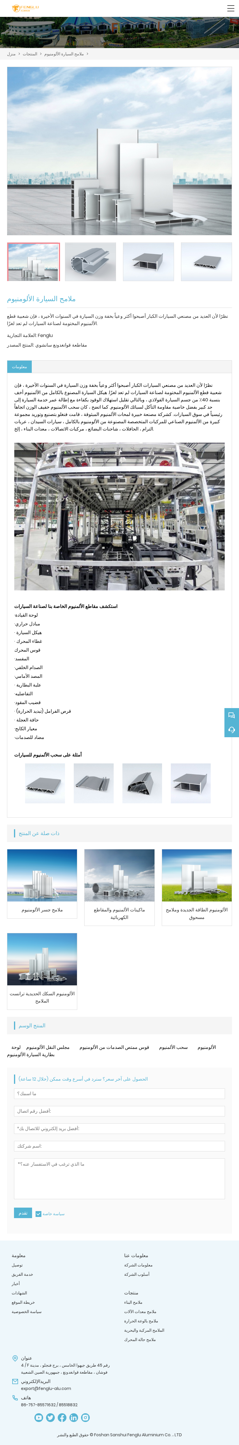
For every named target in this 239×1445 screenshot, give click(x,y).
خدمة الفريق (22, 1274)
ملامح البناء (133, 1302)
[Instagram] (85, 1418)
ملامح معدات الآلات (140, 1312)
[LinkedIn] (73, 1418)
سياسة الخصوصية (27, 1312)
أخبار (16, 1284)
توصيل (17, 1265)
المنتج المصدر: (20, 345)
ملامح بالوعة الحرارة (141, 1321)
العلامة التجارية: (22, 335)
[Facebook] (62, 1418)
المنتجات (30, 54)
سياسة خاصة (54, 1214)
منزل (11, 54)
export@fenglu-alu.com (46, 1388)
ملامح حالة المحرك (140, 1339)
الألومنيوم (207, 1047)
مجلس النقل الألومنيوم (48, 1047)
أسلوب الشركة (137, 1274)
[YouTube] (38, 1418)
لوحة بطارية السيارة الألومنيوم (31, 1051)
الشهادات (19, 1293)
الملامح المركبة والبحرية (144, 1330)
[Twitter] (50, 1418)
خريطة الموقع (23, 1302)
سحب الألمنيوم (173, 1047)
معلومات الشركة (138, 1265)
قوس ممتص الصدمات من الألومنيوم (114, 1047)
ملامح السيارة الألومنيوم (64, 54)
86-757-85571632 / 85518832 (49, 1405)
